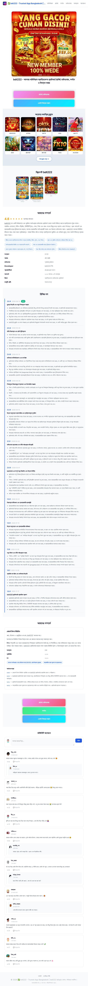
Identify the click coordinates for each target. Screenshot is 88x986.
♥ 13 (8, 824)
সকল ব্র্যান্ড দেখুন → (44, 159)
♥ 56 (8, 841)
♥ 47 (8, 947)
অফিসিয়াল (50, 3)
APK (56, 3)
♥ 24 (8, 931)
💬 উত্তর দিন (16, 761)
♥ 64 (8, 762)
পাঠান (78, 740)
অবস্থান (76, 3)
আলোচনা (82, 3)
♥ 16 (8, 807)
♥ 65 (8, 870)
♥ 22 (8, 791)
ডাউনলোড (69, 3)
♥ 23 (8, 899)
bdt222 (8, 223)
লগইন (62, 3)
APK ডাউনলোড (44, 94)
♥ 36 (8, 964)
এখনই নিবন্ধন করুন (44, 103)
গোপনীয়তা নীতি (46, 976)
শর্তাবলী (39, 976)
